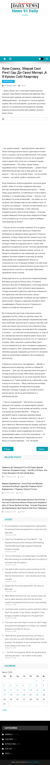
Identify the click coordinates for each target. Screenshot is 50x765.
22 (37, 695)
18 (11, 695)
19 (17, 695)
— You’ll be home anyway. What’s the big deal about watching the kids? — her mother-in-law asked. (25, 654)
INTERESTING (8, 81)
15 (37, 690)
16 (44, 690)
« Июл (4, 710)
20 (24, 695)
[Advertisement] (25, 39)
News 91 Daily (25, 10)
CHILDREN (9, 739)
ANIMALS (9, 734)
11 (11, 690)
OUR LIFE (8, 749)
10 (4, 690)
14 (31, 690)
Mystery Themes (33, 762)
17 (4, 695)
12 (17, 690)
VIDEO (7, 753)
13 (24, 690)
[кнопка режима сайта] (41, 59)
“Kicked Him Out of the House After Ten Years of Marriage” (24, 587)
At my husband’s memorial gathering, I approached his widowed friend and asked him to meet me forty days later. (26, 529)
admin (23, 86)
